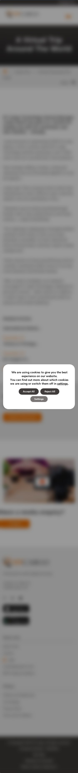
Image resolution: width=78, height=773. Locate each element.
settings (62, 384)
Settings (39, 399)
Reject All (50, 391)
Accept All (29, 391)
